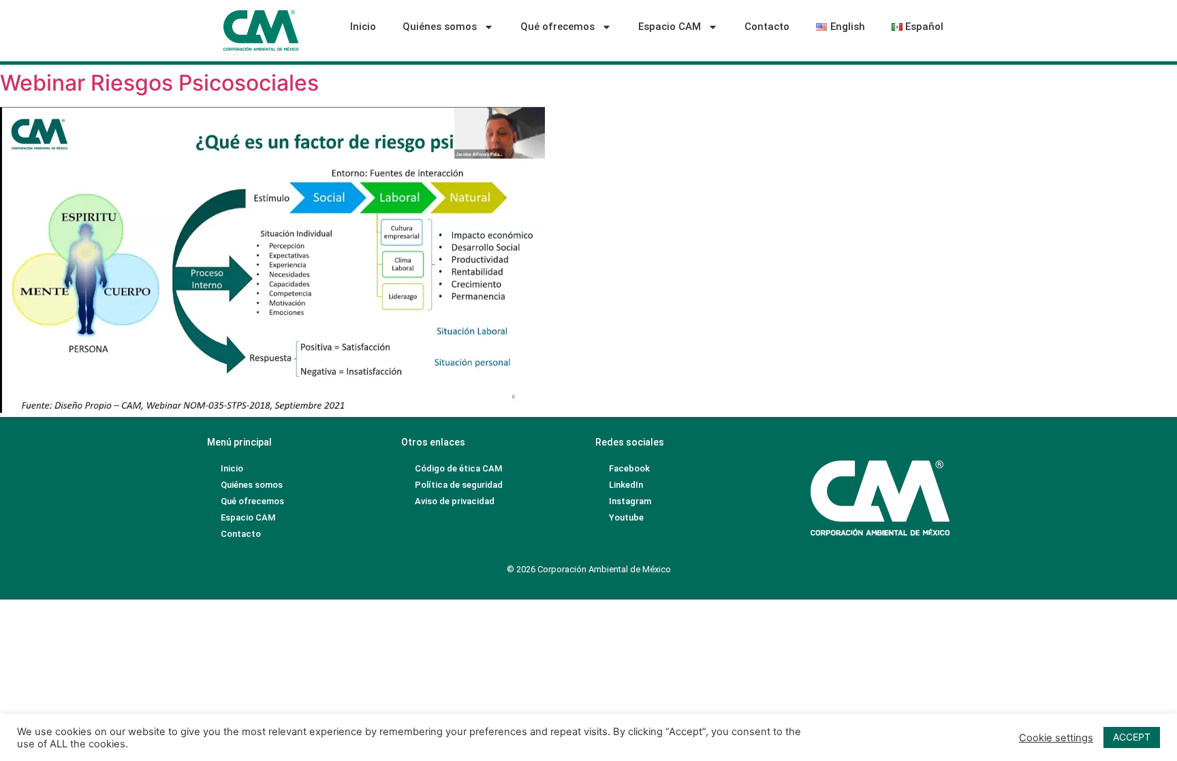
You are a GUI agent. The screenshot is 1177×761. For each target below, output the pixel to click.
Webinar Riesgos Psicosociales (159, 82)
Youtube (626, 517)
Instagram (630, 501)
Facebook (629, 468)
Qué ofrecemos (557, 26)
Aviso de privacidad (455, 501)
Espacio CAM (669, 26)
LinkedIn (626, 485)
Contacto (766, 26)
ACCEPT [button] (1131, 737)
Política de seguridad (459, 485)
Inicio (363, 26)
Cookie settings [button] (1056, 738)
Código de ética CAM (458, 468)
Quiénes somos (440, 26)
